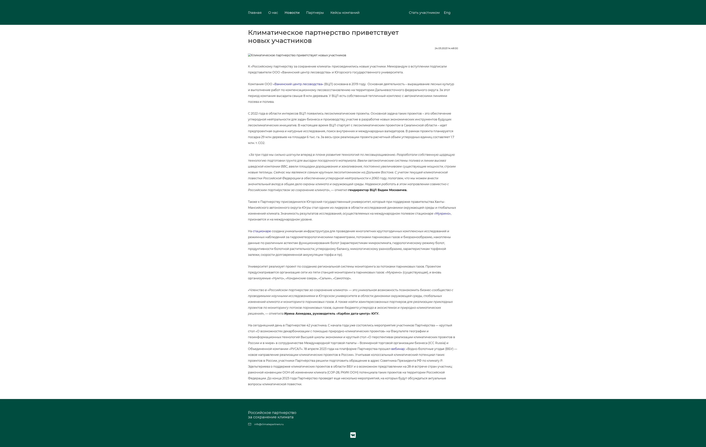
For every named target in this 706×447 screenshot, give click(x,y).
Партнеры (315, 13)
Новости (292, 13)
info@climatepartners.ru (269, 424)
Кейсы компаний (344, 13)
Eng (447, 13)
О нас (273, 13)
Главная (255, 13)
